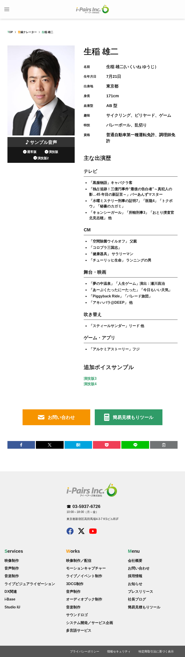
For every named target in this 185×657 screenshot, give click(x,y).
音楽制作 (12, 576)
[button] (21, 445)
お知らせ (135, 584)
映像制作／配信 (78, 560)
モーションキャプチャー (86, 568)
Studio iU (12, 607)
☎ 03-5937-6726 (83, 506)
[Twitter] (81, 532)
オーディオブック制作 (84, 599)
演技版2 (43, 158)
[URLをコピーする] (164, 445)
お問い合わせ (61, 417)
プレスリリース (140, 591)
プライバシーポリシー (84, 651)
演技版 (53, 152)
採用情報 (135, 576)
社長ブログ (137, 599)
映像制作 (12, 560)
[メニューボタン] (7, 9)
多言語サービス (78, 630)
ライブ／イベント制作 (84, 576)
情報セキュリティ (119, 651)
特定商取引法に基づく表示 (156, 651)
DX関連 (11, 591)
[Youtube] (93, 532)
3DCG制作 (74, 584)
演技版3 (90, 378)
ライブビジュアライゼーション (30, 584)
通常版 (32, 152)
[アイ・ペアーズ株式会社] (92, 9)
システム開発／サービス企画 (89, 623)
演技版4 (90, 384)
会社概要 (135, 560)
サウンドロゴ (77, 615)
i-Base (10, 599)
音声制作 (12, 568)
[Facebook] (70, 533)
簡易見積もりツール (133, 417)
